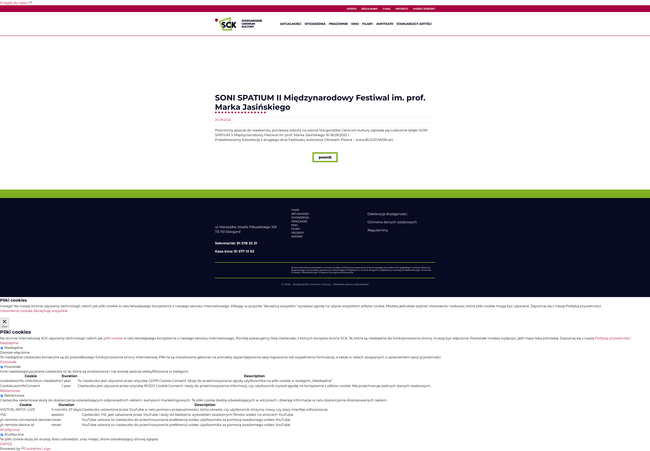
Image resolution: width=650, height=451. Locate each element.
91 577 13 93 (244, 251)
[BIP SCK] (374, 244)
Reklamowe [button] (10, 391)
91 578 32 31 (247, 243)
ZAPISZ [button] (6, 444)
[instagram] (383, 238)
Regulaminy (377, 230)
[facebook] (369, 238)
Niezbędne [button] (9, 343)
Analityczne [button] (9, 430)
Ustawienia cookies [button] (16, 311)
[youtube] (376, 238)
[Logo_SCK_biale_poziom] (245, 210)
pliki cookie (113, 338)
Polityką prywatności (612, 338)
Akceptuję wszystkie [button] (51, 311)
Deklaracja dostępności (387, 214)
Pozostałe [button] (8, 362)
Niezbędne (13, 348)
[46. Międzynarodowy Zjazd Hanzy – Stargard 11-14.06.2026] (314, 244)
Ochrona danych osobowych (392, 222)
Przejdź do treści (14, 3)
